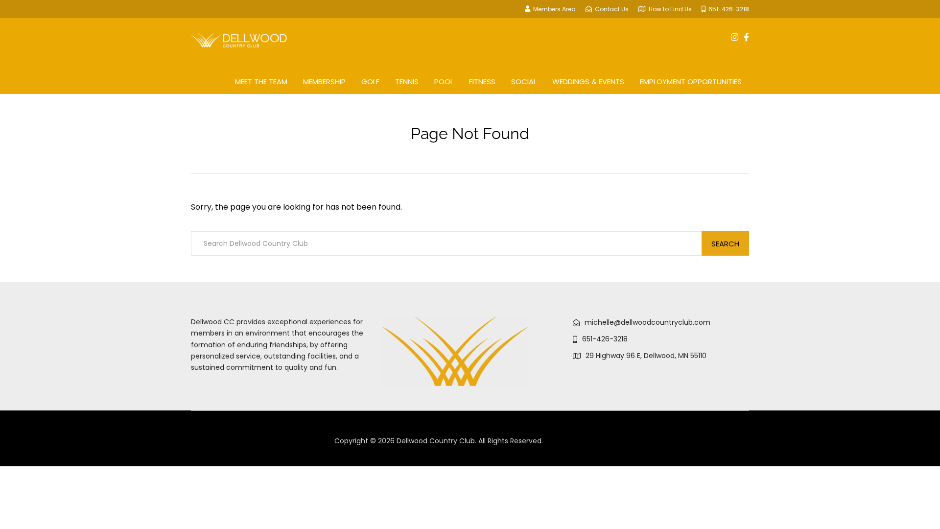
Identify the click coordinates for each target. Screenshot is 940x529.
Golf (370, 81)
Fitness (482, 81)
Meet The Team (261, 81)
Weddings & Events (588, 81)
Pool (443, 81)
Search (725, 244)
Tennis (407, 81)
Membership (324, 81)
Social (524, 81)
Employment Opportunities (691, 81)
